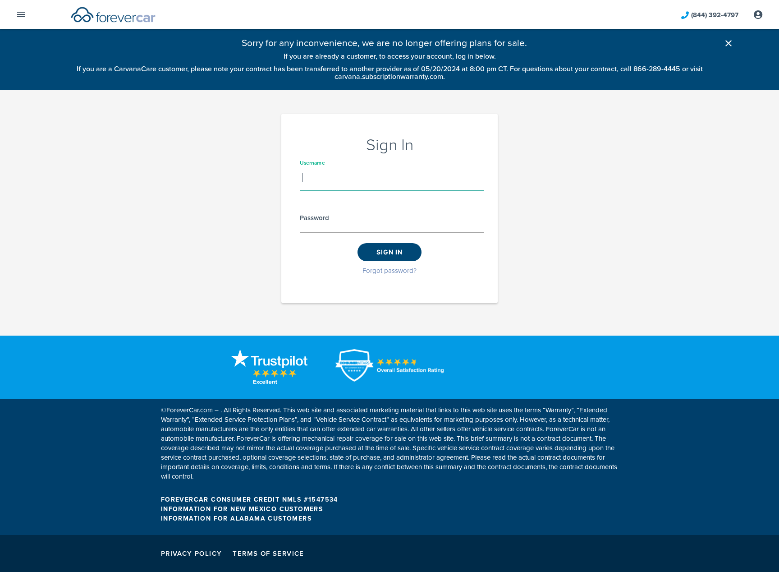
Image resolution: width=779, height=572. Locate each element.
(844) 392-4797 (714, 15)
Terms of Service (268, 553)
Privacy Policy (191, 553)
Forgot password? (389, 271)
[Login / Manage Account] (758, 14)
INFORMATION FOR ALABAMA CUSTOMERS (236, 518)
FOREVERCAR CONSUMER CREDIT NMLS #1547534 (249, 499)
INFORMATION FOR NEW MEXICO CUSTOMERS (242, 509)
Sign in (389, 252)
